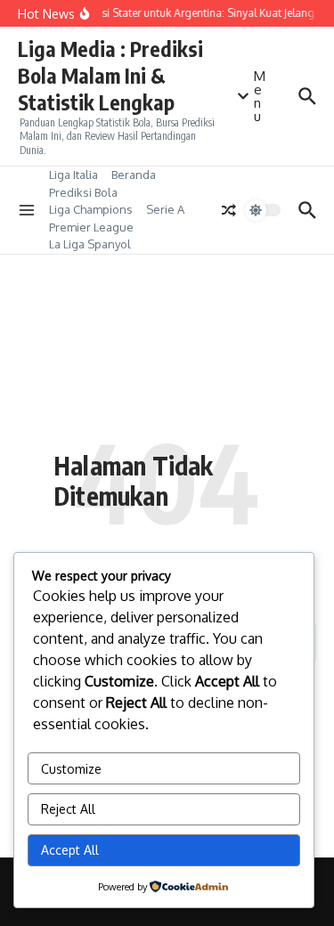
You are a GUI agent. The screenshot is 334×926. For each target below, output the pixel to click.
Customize (71, 768)
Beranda (133, 174)
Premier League (91, 227)
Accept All (70, 849)
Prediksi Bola (83, 192)
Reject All (68, 808)
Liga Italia (73, 174)
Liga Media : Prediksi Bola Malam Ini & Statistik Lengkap (110, 75)
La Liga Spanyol (90, 244)
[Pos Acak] (229, 210)
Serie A (165, 209)
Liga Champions (91, 209)
